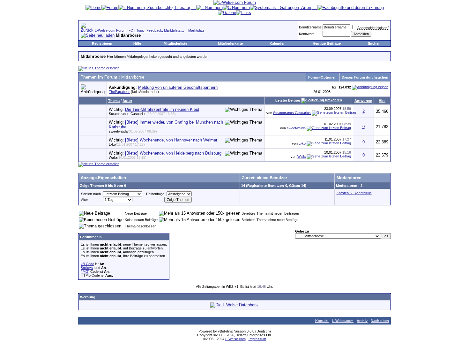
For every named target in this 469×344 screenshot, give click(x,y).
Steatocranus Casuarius (142, 114)
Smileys (87, 268)
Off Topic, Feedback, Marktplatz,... (157, 30)
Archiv (362, 321)
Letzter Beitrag (287, 100)
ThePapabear (119, 92)
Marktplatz (196, 30)
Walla (127, 157)
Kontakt (322, 321)
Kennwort (306, 34)
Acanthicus (363, 193)
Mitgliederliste (175, 43)
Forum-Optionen (322, 77)
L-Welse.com (343, 321)
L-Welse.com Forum (110, 30)
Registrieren (102, 43)
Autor (127, 101)
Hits (382, 101)
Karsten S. (345, 193)
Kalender (277, 43)
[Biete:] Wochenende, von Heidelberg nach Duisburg (173, 153)
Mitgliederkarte (230, 43)
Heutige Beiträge (327, 43)
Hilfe (137, 43)
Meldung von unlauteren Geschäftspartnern (178, 87)
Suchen (374, 43)
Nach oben (380, 321)
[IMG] (85, 271)
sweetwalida (133, 131)
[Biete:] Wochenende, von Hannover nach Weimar (171, 140)
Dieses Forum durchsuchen (365, 77)
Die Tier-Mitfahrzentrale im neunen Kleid (162, 109)
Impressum (257, 339)
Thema (114, 101)
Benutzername (310, 27)
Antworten (363, 101)
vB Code (87, 264)
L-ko (127, 144)
